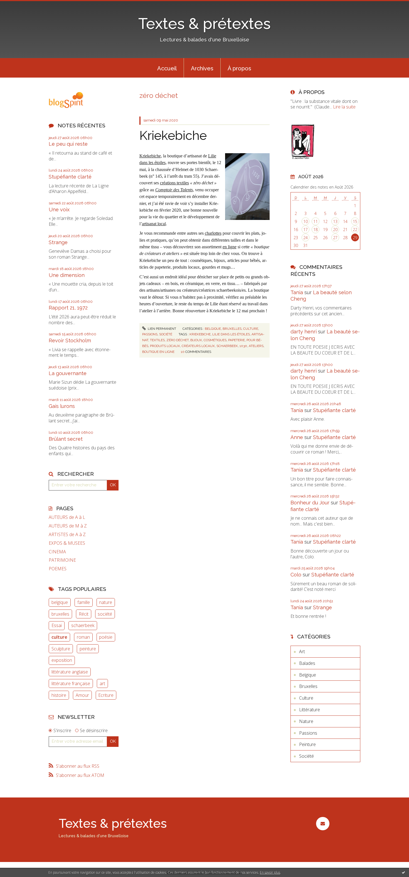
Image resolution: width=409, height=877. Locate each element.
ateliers (256, 346)
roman (83, 637)
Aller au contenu (19, 5)
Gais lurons (62, 406)
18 (315, 229)
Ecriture (106, 695)
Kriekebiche (173, 135)
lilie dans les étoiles (231, 334)
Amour (82, 695)
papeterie (236, 340)
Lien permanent (161, 329)
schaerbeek (82, 625)
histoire (58, 695)
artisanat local (154, 223)
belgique (59, 602)
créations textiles (174, 182)
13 (335, 221)
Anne (296, 437)
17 (305, 229)
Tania (296, 292)
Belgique (213, 329)
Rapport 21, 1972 (68, 308)
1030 (243, 346)
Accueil (167, 68)
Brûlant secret (66, 439)
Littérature (309, 710)
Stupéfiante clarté (70, 177)
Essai (56, 625)
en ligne (229, 246)
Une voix (59, 209)
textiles (157, 340)
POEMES (57, 569)
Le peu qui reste (68, 144)
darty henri (303, 332)
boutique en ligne (158, 352)
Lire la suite (344, 107)
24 (305, 237)
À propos (239, 68)
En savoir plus (270, 872)
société (105, 614)
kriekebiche (200, 334)
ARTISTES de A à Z (67, 534)
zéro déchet (177, 340)
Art (302, 651)
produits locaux (165, 346)
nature (105, 602)
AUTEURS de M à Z (68, 526)
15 (355, 221)
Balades (307, 663)
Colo (295, 575)
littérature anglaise (69, 672)
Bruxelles (232, 329)
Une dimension (67, 275)
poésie (105, 637)
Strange (58, 242)
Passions (149, 334)
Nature (306, 721)
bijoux (196, 340)
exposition (61, 660)
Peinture (307, 744)
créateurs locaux (198, 346)
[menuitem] (167, 68)
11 (315, 221)
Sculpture (60, 649)
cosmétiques (215, 340)
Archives (202, 68)
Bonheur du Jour (309, 503)
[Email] (322, 823)
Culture (250, 329)
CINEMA (57, 552)
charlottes (213, 233)
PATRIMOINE (62, 560)
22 (355, 229)
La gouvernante (68, 373)
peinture (88, 649)
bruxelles (60, 614)
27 (335, 237)
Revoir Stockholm (70, 340)
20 (335, 229)
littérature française (70, 683)
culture (59, 637)
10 (305, 221)
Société (165, 334)
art (102, 683)
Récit (83, 614)
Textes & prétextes (204, 23)
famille (83, 602)
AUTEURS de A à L (67, 517)
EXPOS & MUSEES (67, 543)
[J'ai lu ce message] (403, 872)
